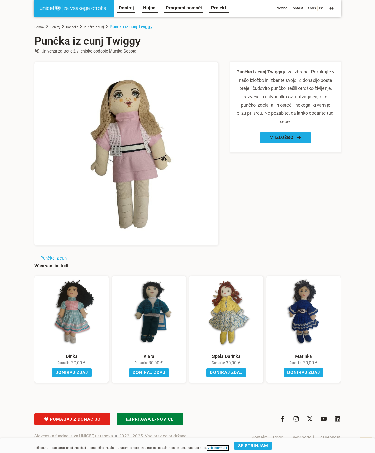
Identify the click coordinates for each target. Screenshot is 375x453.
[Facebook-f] (282, 419)
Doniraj (55, 27)
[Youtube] (324, 419)
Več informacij (218, 448)
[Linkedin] (337, 419)
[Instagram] (296, 419)
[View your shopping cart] (331, 8)
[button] (285, 137)
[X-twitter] (310, 419)
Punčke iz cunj (94, 27)
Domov (39, 27)
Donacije (72, 27)
